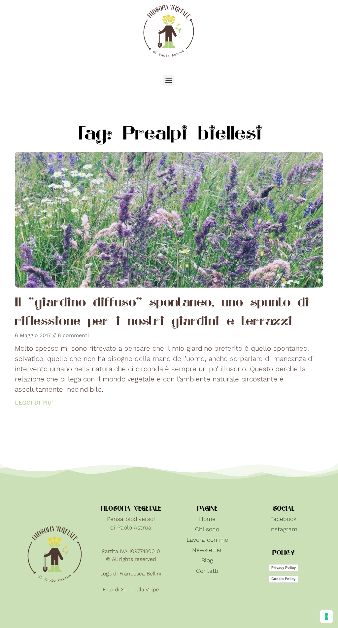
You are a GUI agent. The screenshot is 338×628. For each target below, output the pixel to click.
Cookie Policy (283, 578)
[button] (168, 80)
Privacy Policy (283, 567)
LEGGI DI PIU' (34, 402)
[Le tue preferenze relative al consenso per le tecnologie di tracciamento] (326, 616)
